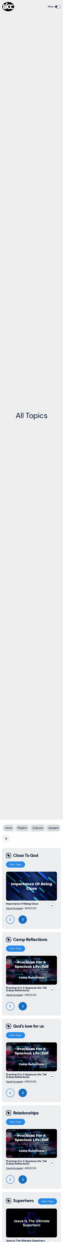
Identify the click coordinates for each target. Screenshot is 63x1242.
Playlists (22, 828)
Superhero (23, 1200)
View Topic (15, 864)
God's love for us (28, 1026)
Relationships (26, 1113)
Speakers (54, 828)
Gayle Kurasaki (14, 908)
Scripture (38, 828)
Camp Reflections (30, 939)
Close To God (25, 855)
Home (8, 828)
